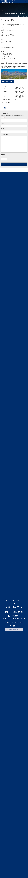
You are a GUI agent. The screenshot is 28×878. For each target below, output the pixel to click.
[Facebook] (11, 626)
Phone (3, 123)
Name (3, 117)
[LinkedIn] (13, 626)
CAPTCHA (3, 154)
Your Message (4, 134)
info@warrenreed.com (14, 618)
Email (2, 128)
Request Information (14, 629)
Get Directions (7, 81)
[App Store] (16, 626)
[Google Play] (17, 626)
